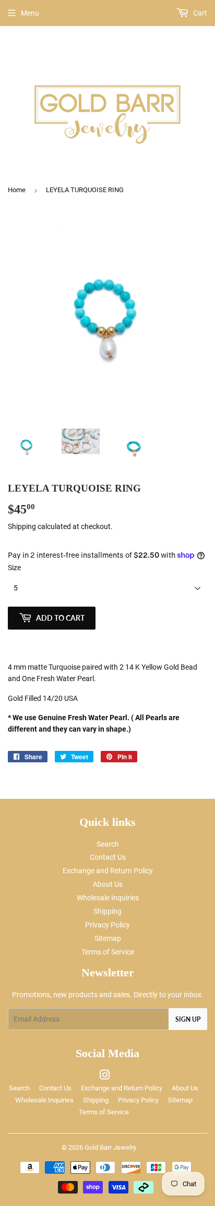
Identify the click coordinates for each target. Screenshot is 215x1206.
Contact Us (108, 857)
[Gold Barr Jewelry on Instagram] (105, 1076)
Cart (199, 13)
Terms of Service (107, 952)
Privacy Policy (107, 925)
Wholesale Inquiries (108, 898)
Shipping (22, 526)
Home (17, 190)
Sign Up (187, 1019)
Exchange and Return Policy (108, 870)
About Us (108, 884)
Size (14, 567)
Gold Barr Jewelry (110, 1147)
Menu (30, 13)
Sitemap (107, 938)
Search (108, 844)
